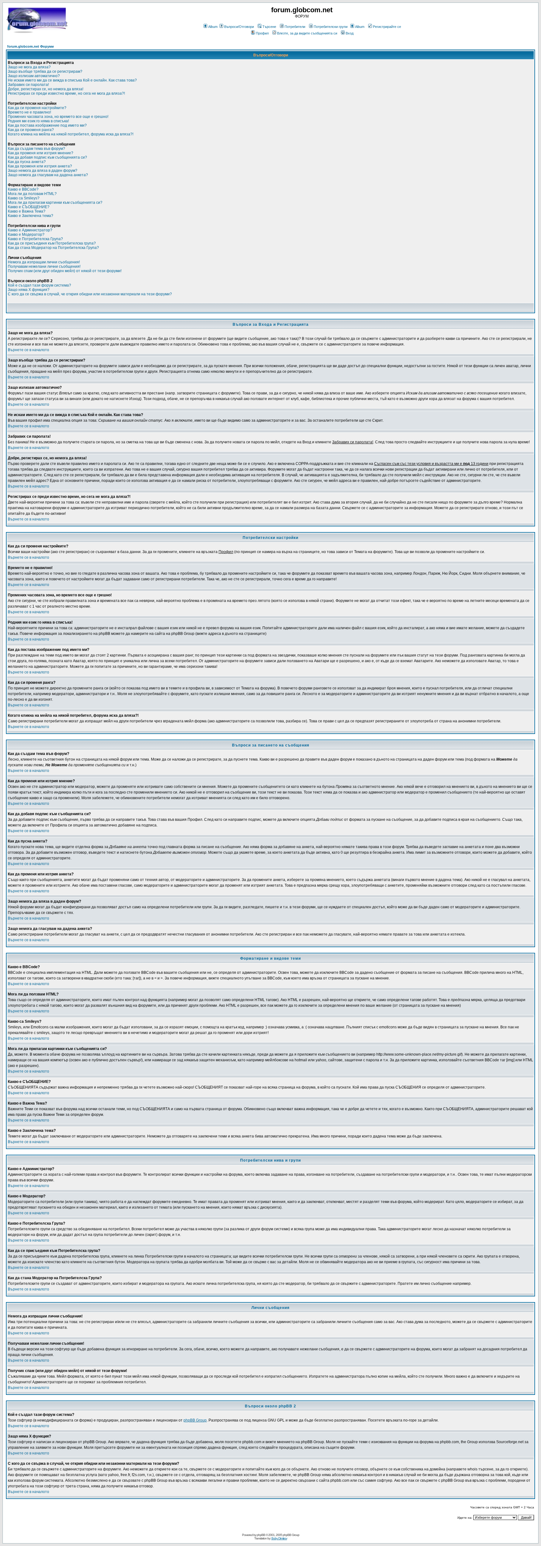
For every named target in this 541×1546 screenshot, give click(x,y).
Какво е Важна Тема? (26, 211)
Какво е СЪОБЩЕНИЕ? (28, 207)
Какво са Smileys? (23, 198)
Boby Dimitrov (279, 1538)
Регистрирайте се (387, 27)
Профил (262, 33)
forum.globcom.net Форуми (30, 46)
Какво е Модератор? (26, 234)
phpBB (261, 1535)
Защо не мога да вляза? (29, 67)
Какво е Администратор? (30, 230)
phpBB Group (195, 1420)
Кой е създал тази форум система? (39, 285)
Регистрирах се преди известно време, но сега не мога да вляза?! (66, 93)
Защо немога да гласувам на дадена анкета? (48, 175)
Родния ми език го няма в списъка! (38, 121)
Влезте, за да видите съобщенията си (307, 33)
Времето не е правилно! (29, 112)
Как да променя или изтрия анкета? (40, 166)
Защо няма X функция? (28, 290)
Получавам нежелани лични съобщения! (44, 266)
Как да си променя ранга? (31, 130)
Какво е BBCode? (23, 189)
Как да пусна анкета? (27, 162)
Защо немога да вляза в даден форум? (42, 170)
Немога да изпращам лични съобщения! (44, 262)
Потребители (295, 27)
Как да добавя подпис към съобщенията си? (47, 157)
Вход (349, 33)
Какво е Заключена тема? (30, 216)
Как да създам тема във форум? (36, 148)
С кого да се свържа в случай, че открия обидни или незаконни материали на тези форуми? (90, 294)
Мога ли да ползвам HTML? (32, 194)
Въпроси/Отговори (239, 27)
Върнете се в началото (28, 350)
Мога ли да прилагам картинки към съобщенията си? (55, 202)
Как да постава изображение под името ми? (47, 125)
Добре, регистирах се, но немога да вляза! (45, 89)
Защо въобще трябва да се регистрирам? (45, 71)
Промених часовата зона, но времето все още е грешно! (58, 116)
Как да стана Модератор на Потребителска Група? (53, 247)
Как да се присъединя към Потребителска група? (52, 243)
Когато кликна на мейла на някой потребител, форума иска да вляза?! (70, 134)
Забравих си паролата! (28, 84)
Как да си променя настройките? (37, 108)
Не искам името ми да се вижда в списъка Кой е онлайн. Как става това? (72, 80)
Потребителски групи (331, 27)
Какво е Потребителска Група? (35, 239)
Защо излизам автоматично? (34, 76)
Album (213, 27)
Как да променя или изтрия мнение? (40, 153)
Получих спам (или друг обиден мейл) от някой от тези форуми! (64, 271)
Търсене (269, 27)
